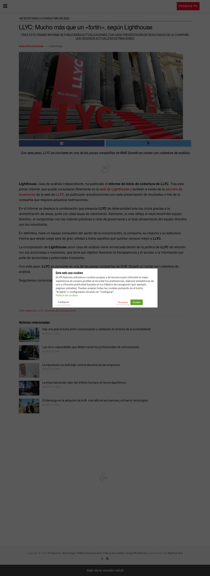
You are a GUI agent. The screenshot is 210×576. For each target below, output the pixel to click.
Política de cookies (67, 295)
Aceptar (136, 302)
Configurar (63, 302)
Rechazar (123, 302)
